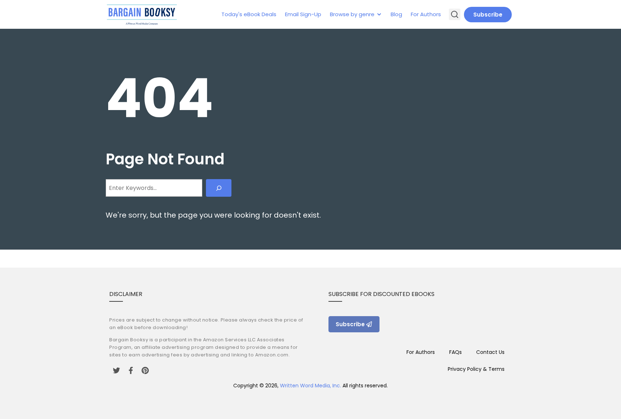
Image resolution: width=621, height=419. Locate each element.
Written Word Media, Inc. (310, 385)
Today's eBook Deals (248, 14)
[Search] (218, 188)
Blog (396, 14)
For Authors (426, 14)
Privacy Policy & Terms (476, 369)
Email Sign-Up (303, 14)
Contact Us (490, 352)
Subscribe (487, 14)
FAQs (455, 352)
